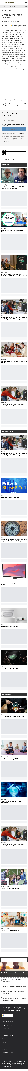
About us (4, 1045)
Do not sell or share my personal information (13, 1056)
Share (5, 25)
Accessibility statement (8, 1035)
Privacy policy (5, 1028)
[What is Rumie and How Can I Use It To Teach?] (14, 969)
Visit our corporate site (14, 1010)
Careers (4, 1039)
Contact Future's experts (8, 1025)
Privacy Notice (22, 135)
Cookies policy (5, 1032)
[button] (2, 2)
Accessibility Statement (8, 1052)
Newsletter (23, 25)
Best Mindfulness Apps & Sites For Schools (14, 992)
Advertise (4, 1042)
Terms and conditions (7, 1021)
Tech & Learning (7, 21)
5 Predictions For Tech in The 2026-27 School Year (15, 999)
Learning (4, 10)
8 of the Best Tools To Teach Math (14, 986)
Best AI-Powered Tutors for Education (12, 981)
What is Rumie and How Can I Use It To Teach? (14, 974)
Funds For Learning (15, 32)
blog (3, 154)
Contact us (4, 1049)
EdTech (9, 10)
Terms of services (20, 133)
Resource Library (12, 6)
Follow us (15, 25)
